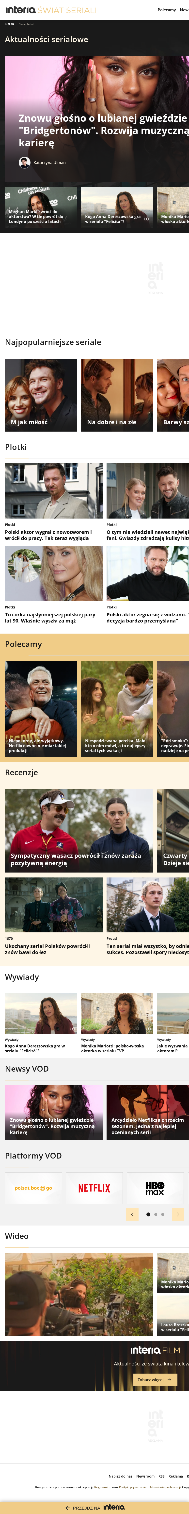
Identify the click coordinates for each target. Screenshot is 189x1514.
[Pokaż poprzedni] (132, 1214)
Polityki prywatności (133, 1487)
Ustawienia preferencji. (165, 1487)
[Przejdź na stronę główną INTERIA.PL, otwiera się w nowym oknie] (21, 10)
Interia (10, 24)
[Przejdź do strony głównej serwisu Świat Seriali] (67, 10)
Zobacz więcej (150, 1379)
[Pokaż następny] (178, 1214)
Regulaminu (102, 1487)
